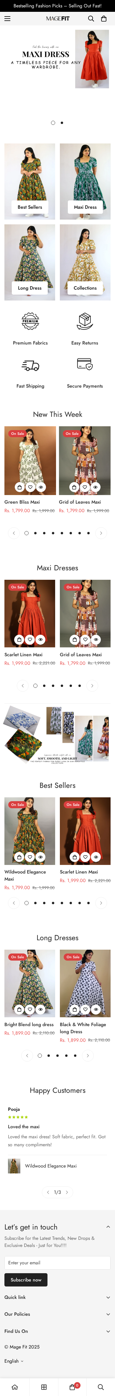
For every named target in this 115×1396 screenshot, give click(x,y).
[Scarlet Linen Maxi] (29, 613)
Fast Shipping (30, 386)
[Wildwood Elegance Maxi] (29, 831)
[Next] (101, 533)
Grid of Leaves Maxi (80, 502)
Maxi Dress (85, 207)
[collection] (44, 1387)
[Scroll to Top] (104, 1365)
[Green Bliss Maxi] (30, 460)
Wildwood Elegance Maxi (25, 875)
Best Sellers (30, 207)
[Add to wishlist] (30, 487)
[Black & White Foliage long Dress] (85, 983)
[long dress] (29, 262)
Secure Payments (85, 386)
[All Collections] (85, 262)
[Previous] (14, 533)
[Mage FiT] (58, 18)
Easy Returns (84, 342)
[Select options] (20, 487)
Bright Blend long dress (29, 1024)
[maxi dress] (85, 181)
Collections (85, 288)
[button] (104, 18)
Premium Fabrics (30, 342)
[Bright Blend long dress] (29, 983)
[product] (14, 1387)
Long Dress (30, 288)
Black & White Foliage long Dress (83, 1028)
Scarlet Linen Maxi (23, 654)
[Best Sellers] (29, 181)
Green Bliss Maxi (22, 502)
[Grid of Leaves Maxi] (85, 460)
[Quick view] (41, 487)
